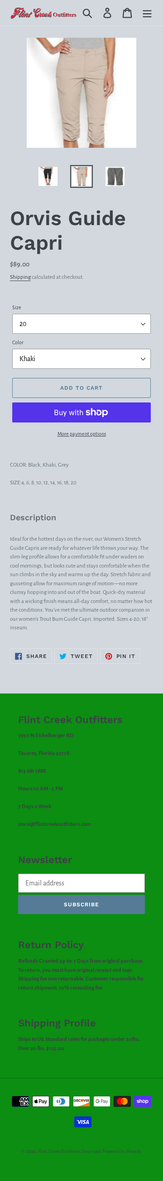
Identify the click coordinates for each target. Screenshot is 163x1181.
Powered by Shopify (121, 1151)
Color (18, 342)
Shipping (20, 277)
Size (16, 307)
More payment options (82, 434)
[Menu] (147, 13)
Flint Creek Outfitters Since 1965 (69, 1151)
